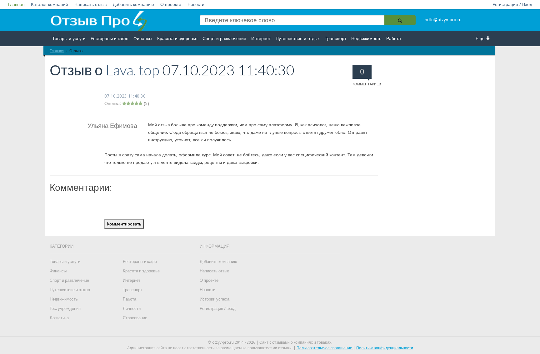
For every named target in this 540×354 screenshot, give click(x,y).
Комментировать (124, 223)
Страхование (135, 318)
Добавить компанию (133, 4)
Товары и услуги (69, 38)
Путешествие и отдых (298, 38)
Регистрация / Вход (512, 4)
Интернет (261, 38)
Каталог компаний (49, 4)
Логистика (59, 318)
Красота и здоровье (177, 38)
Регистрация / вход (218, 308)
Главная (16, 4)
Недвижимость (366, 38)
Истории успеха (214, 299)
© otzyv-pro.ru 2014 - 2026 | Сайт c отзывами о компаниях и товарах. (270, 342)
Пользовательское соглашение (325, 348)
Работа (393, 38)
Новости (196, 4)
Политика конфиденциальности (384, 348)
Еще (481, 38)
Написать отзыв (90, 4)
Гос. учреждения (65, 308)
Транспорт (335, 38)
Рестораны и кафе (109, 38)
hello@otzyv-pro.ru (443, 19)
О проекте (170, 4)
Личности (132, 308)
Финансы (142, 38)
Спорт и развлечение (224, 38)
